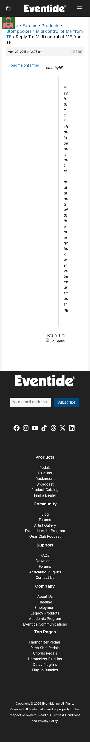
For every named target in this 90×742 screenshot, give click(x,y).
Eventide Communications (45, 624)
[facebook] (17, 428)
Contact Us (45, 577)
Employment (45, 608)
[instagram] (27, 428)
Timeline (45, 602)
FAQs (45, 555)
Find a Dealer (45, 495)
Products (50, 25)
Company (45, 586)
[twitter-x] (63, 428)
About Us (45, 596)
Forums (29, 25)
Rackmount (45, 479)
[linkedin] (73, 428)
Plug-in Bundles (45, 670)
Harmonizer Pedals (45, 642)
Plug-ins (45, 473)
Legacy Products (45, 613)
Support (45, 545)
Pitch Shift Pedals (45, 648)
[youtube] (36, 428)
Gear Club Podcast (45, 536)
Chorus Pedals (45, 653)
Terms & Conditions (66, 715)
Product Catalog (45, 490)
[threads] (54, 428)
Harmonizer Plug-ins (45, 659)
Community (45, 503)
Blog (45, 514)
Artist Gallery (45, 525)
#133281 (76, 52)
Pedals (45, 468)
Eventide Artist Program (45, 531)
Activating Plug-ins (45, 572)
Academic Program (45, 619)
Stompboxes (19, 31)
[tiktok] (45, 428)
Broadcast (45, 484)
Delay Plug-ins (45, 664)
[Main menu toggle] (80, 8)
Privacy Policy (48, 721)
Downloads (45, 561)
